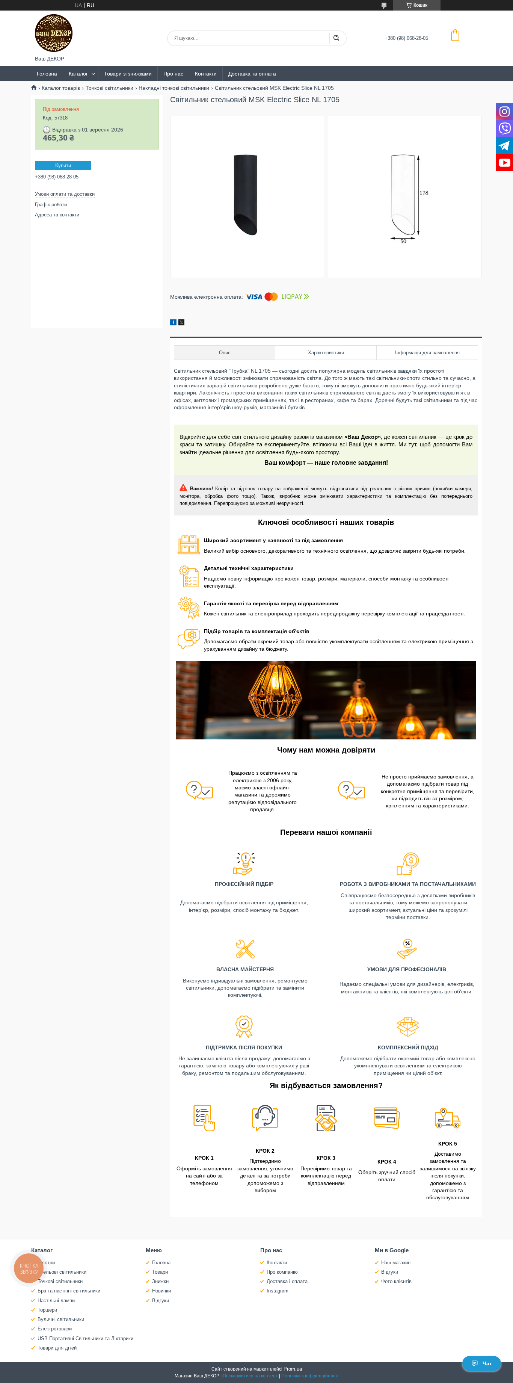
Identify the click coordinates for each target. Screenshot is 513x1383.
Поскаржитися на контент (250, 1375)
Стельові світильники (62, 1272)
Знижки (160, 1281)
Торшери (47, 1310)
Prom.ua (293, 1369)
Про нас (173, 74)
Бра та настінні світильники (69, 1291)
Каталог (78, 74)
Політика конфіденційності (310, 1375)
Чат (487, 1363)
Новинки (161, 1291)
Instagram (277, 1291)
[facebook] (173, 323)
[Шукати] (336, 38)
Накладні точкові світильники (174, 88)
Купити (63, 165)
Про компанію (282, 1272)
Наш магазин (395, 1262)
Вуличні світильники (61, 1319)
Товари (160, 1272)
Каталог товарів (61, 88)
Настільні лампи (56, 1300)
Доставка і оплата (287, 1281)
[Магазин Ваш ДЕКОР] (53, 33)
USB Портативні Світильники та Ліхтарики (85, 1338)
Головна (47, 74)
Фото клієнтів (396, 1281)
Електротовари (55, 1329)
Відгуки (160, 1300)
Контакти (206, 74)
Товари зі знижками (128, 74)
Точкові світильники (109, 88)
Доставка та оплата (252, 74)
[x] (181, 323)
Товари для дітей (57, 1348)
